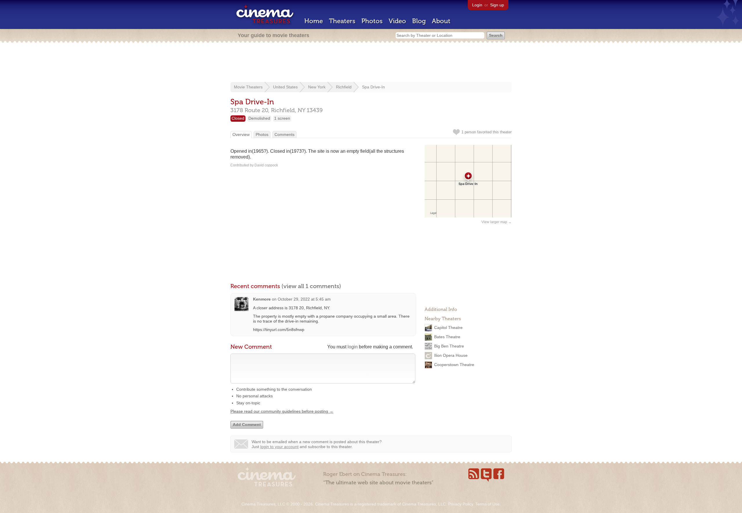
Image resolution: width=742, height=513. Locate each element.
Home (313, 21)
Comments (284, 134)
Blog (419, 21)
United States (285, 87)
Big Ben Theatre (449, 346)
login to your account (279, 446)
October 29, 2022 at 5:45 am (304, 299)
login (353, 346)
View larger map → (496, 222)
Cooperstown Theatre (454, 364)
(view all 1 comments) (311, 286)
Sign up (497, 5)
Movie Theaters (248, 87)
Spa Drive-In (373, 87)
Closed (238, 118)
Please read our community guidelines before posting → (281, 411)
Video (397, 21)
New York (316, 87)
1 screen (282, 118)
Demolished (259, 118)
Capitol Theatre (448, 327)
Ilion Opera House (451, 355)
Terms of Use (487, 504)
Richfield (344, 87)
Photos (372, 21)
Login (477, 5)
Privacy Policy (460, 504)
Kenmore (262, 299)
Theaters (342, 21)
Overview (241, 134)
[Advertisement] (371, 63)
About (441, 21)
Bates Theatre (447, 336)
